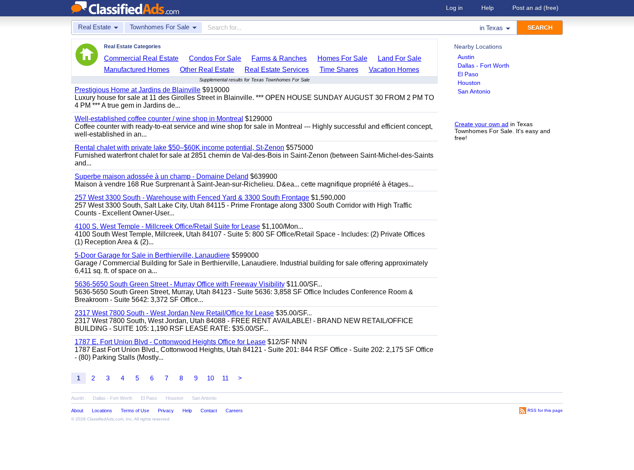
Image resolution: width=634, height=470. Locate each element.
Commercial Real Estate (141, 58)
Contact (209, 410)
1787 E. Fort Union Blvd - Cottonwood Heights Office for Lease (170, 341)
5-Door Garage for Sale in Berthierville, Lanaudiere (152, 255)
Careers (234, 410)
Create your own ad (481, 124)
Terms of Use (135, 410)
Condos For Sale (215, 58)
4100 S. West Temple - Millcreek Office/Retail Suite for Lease (167, 226)
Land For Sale (399, 58)
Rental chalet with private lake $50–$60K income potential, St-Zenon (179, 147)
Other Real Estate (207, 69)
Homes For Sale (342, 58)
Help (487, 7)
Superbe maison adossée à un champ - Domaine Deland (161, 176)
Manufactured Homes (136, 69)
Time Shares (339, 69)
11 (225, 378)
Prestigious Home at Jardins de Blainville (138, 89)
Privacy (166, 410)
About (77, 410)
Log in (454, 7)
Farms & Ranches (279, 58)
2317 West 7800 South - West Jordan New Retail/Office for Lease (174, 313)
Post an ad (535, 7)
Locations (102, 410)
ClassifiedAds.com (105, 419)
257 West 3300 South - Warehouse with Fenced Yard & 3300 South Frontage (192, 197)
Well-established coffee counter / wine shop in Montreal (159, 118)
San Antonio (474, 91)
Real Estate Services (277, 69)
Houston (469, 82)
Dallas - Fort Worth (483, 65)
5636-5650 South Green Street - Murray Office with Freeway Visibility (180, 284)
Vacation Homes (394, 69)
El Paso (468, 74)
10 (210, 378)
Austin (466, 56)
